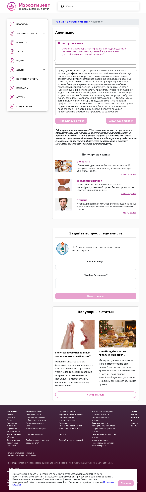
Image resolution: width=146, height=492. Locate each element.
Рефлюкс (63, 434)
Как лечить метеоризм (102, 411)
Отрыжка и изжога (100, 414)
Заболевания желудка (36, 428)
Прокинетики (65, 423)
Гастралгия (12, 423)
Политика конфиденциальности (21, 455)
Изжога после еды (67, 420)
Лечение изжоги (33, 414)
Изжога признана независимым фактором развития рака (103, 443)
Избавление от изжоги (36, 420)
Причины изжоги (66, 417)
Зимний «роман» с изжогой (71, 440)
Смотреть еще (95, 394)
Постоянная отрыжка (35, 417)
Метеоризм (12, 445)
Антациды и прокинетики (103, 425)
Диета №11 (83, 161)
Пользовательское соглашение (21, 453)
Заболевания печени (89, 180)
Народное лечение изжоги (71, 414)
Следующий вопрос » (121, 120)
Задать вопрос (95, 296)
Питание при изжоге (35, 423)
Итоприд (82, 200)
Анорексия (11, 425)
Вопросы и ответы (77, 21)
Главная (59, 21)
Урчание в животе (100, 417)
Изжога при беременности (71, 425)
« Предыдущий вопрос (71, 120)
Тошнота (11, 417)
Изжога (10, 414)
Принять (126, 483)
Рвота (9, 420)
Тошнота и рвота (100, 423)
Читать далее (128, 174)
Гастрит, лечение (67, 411)
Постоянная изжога (34, 434)
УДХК (28, 425)
